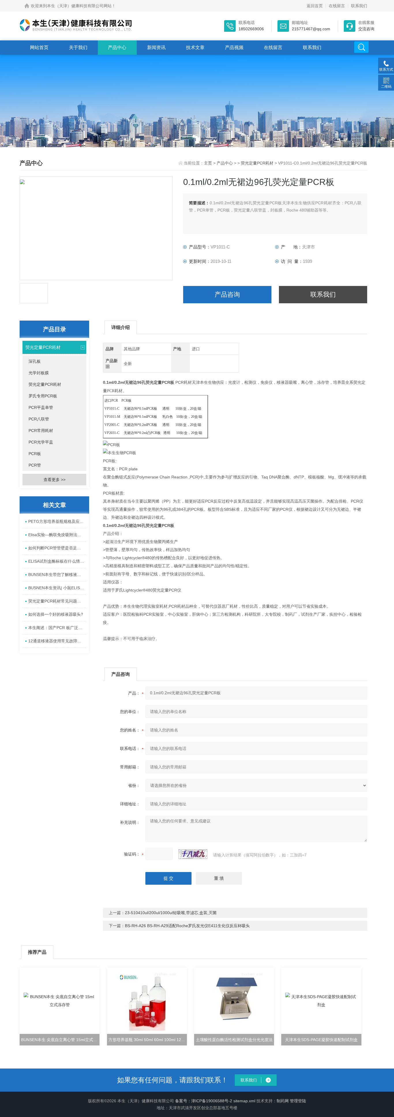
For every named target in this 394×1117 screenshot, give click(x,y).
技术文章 (195, 47)
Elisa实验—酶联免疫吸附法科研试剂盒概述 (57, 534)
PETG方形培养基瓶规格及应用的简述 (57, 521)
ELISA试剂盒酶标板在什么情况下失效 (57, 561)
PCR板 (35, 453)
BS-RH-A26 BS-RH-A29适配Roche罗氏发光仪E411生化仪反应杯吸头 (187, 925)
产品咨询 (227, 294)
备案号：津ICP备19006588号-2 (203, 1101)
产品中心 (117, 47)
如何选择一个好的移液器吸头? (55, 614)
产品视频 (234, 47)
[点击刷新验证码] (193, 854)
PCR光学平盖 (41, 442)
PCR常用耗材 (41, 430)
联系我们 (359, 5)
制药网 (283, 1101)
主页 (208, 163)
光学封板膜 (39, 373)
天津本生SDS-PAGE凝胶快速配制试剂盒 (321, 1039)
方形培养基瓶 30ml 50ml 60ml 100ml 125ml (147, 1039)
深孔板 (35, 361)
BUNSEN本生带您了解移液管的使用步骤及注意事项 (57, 574)
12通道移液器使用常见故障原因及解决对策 (57, 641)
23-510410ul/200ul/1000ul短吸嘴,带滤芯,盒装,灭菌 (171, 912)
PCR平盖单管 (41, 407)
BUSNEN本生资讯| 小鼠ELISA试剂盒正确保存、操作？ (57, 587)
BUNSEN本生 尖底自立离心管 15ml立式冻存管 (60, 1039)
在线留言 (337, 5)
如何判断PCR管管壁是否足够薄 (56, 548)
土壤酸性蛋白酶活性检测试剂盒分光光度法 (234, 1039)
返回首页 (315, 5)
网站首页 (39, 47)
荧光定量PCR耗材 (257, 163)
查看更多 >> (54, 479)
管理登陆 (298, 1101)
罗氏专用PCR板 (43, 396)
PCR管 (35, 465)
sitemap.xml (244, 1101)
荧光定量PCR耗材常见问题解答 (56, 601)
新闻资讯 (156, 47)
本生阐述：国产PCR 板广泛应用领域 (57, 627)
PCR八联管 (39, 419)
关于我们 (78, 47)
